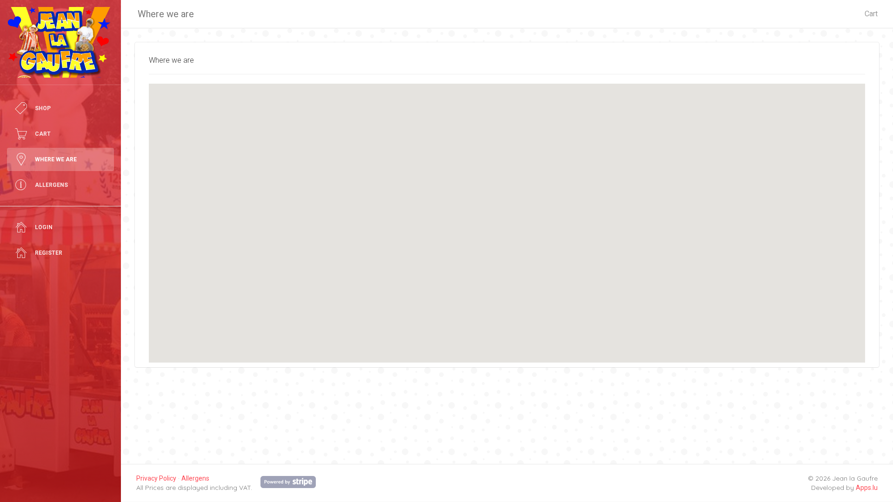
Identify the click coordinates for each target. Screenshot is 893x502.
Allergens (195, 478)
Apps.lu (867, 487)
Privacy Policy (156, 478)
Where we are (166, 14)
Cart (871, 13)
